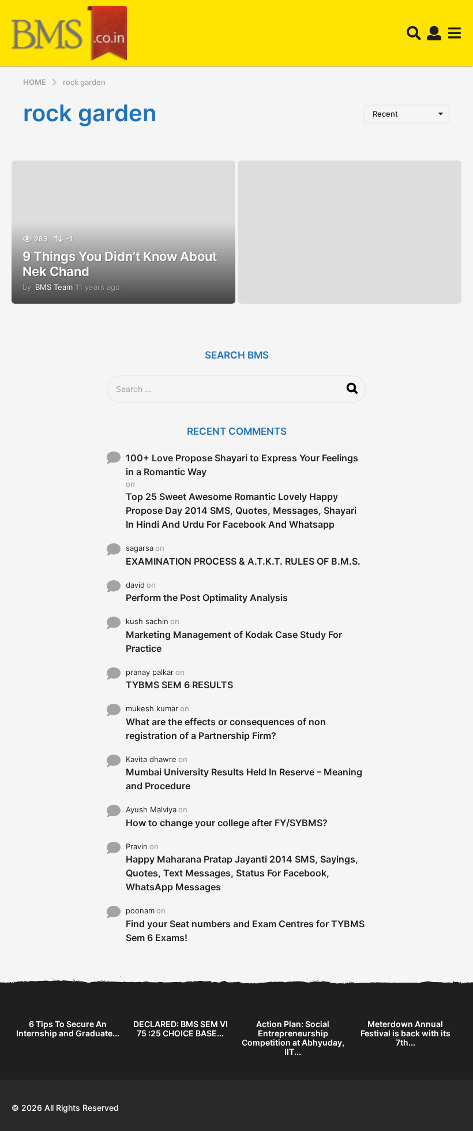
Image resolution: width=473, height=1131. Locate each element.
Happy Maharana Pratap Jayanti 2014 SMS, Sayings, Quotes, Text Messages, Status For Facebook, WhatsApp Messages (242, 873)
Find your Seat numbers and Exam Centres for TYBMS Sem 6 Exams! (245, 930)
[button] (414, 33)
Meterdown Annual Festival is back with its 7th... (406, 1033)
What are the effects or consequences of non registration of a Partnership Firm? (226, 728)
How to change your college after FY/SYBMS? (227, 822)
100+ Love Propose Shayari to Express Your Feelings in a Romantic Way (242, 464)
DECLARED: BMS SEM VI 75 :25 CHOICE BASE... (180, 1028)
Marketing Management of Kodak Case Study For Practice (234, 641)
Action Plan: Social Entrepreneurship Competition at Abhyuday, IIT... (293, 1038)
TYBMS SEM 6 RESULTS (179, 684)
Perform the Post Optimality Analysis (207, 597)
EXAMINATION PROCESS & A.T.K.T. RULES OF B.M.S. (243, 561)
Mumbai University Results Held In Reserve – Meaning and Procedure (244, 779)
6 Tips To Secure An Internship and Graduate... (67, 1028)
